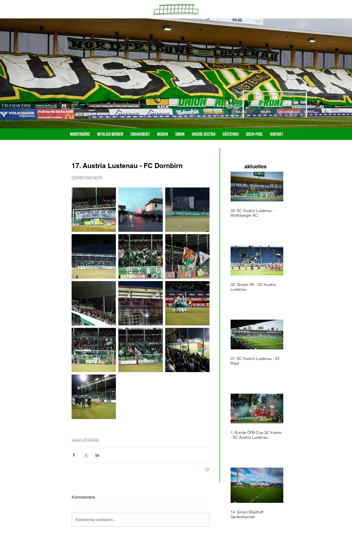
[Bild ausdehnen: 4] (94, 256)
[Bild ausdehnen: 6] (187, 256)
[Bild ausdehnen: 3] (187, 209)
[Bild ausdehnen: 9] (187, 303)
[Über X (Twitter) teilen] (85, 455)
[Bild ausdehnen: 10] (94, 350)
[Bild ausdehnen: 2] (140, 209)
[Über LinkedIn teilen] (97, 455)
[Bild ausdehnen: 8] (140, 303)
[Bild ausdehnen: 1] (94, 209)
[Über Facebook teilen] (74, 455)
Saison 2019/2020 (85, 439)
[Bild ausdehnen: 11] (140, 350)
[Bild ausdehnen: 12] (187, 350)
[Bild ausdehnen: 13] (94, 396)
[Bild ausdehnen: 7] (94, 303)
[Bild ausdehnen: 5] (140, 256)
